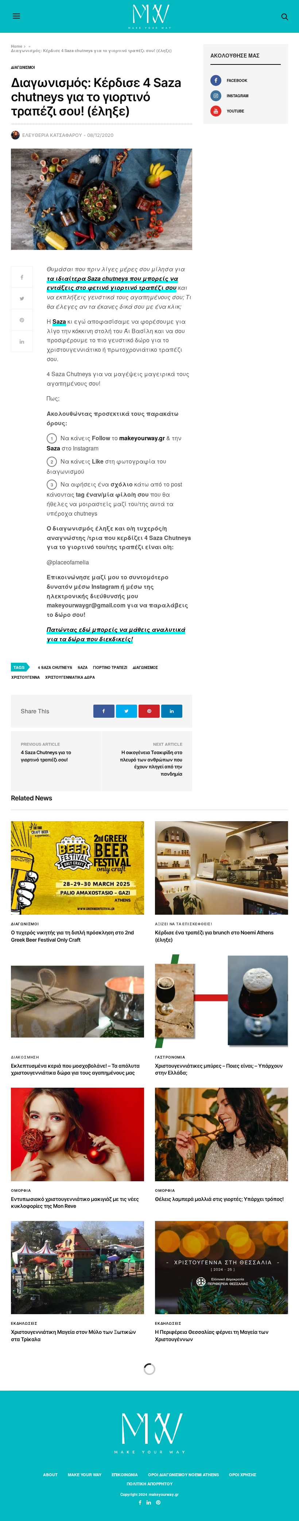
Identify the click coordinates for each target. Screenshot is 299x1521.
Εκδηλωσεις (24, 1323)
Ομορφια (21, 1190)
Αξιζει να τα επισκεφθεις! (183, 924)
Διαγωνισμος (145, 667)
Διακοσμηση (25, 1057)
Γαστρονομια (170, 1057)
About (50, 1474)
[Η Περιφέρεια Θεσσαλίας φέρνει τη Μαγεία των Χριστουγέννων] (221, 1268)
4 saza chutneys (55, 667)
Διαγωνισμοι (23, 67)
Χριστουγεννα (25, 677)
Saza (59, 321)
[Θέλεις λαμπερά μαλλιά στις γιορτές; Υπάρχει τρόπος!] (221, 1134)
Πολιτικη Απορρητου (149, 1483)
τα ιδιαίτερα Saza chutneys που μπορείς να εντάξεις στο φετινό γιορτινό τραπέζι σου (112, 283)
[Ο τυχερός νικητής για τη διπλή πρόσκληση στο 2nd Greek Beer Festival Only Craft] (77, 868)
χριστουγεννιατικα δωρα (70, 677)
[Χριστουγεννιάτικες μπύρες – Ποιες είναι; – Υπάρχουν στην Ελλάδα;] (221, 1001)
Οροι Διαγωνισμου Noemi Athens (183, 1474)
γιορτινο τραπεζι (110, 667)
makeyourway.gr (142, 438)
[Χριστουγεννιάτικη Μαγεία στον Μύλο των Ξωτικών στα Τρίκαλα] (77, 1268)
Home (16, 46)
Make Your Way (84, 1474)
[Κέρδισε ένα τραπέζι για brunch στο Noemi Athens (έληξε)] (221, 868)
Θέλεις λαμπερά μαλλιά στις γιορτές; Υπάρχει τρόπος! (219, 1199)
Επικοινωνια (125, 1474)
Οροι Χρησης (242, 1474)
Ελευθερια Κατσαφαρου (52, 135)
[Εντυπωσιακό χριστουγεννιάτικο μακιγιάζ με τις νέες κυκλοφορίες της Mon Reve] (77, 1134)
